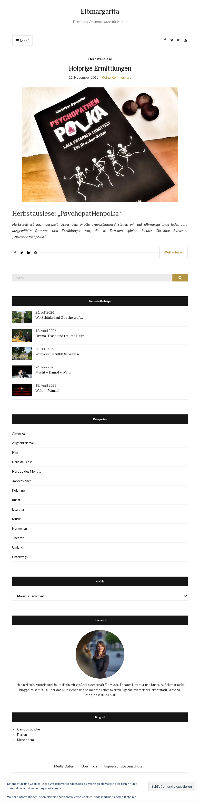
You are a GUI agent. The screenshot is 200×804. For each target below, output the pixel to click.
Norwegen (19, 528)
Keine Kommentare (116, 77)
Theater (18, 538)
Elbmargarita (100, 11)
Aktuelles (18, 433)
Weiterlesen (173, 252)
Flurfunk (23, 735)
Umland (17, 547)
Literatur (18, 509)
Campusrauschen (29, 729)
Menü (24, 40)
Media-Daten (64, 766)
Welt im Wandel (47, 390)
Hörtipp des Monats (26, 471)
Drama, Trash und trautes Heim (59, 336)
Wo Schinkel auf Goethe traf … (59, 317)
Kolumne (18, 490)
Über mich (89, 766)
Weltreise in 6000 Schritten (57, 354)
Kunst (16, 500)
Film (15, 452)
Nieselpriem (25, 740)
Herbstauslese (100, 59)
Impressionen (21, 481)
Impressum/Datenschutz (123, 766)
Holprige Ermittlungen (100, 68)
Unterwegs (20, 557)
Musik (16, 519)
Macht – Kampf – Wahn (53, 372)
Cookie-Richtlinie (125, 797)
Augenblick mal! (23, 443)
